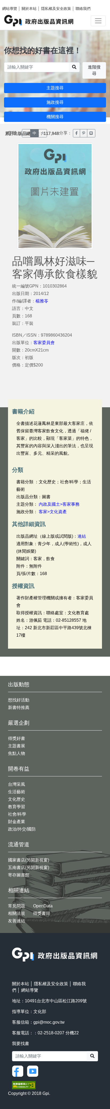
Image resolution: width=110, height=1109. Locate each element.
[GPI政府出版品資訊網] (39, 21)
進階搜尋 (94, 70)
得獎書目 (41, 913)
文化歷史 (16, 799)
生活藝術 (16, 791)
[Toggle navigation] (98, 20)
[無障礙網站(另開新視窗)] (24, 1085)
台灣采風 (16, 784)
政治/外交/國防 (22, 829)
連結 (81, 536)
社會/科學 (17, 814)
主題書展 (16, 746)
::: (13, 944)
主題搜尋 (55, 88)
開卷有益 (18, 769)
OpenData (43, 906)
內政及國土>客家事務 (59, 504)
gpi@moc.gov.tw (49, 1022)
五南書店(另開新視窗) (28, 867)
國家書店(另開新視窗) (28, 860)
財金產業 (16, 821)
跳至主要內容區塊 (15, 3)
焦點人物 (16, 753)
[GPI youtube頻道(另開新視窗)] (34, 1070)
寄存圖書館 (18, 875)
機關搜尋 (55, 116)
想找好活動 (18, 700)
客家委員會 (44, 342)
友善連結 (16, 921)
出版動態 (18, 684)
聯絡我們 (83, 8)
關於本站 (29, 8)
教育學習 (16, 806)
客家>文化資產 (53, 511)
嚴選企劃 (18, 723)
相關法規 (16, 913)
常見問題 (16, 906)
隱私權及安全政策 (56, 8)
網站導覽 (9, 8)
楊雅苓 (42, 301)
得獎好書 (16, 738)
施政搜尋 (55, 102)
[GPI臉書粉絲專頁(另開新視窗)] (19, 1070)
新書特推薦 (18, 707)
